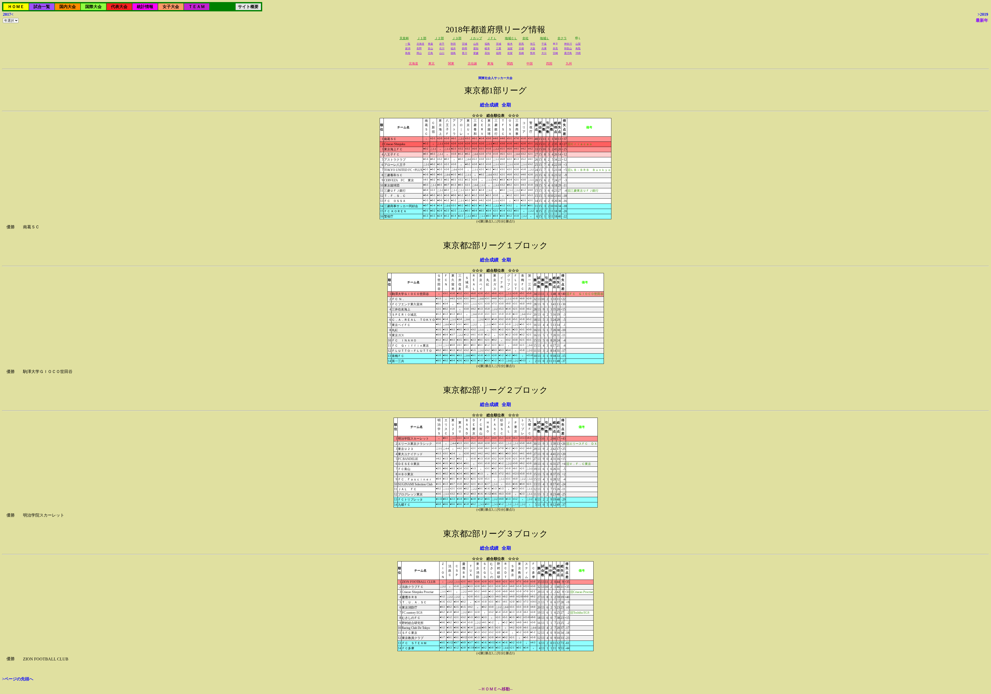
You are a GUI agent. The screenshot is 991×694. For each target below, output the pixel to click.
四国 (549, 63)
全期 (506, 104)
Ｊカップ (476, 38)
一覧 (407, 43)
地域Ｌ (544, 38)
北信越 (472, 63)
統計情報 (145, 6)
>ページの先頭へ (17, 679)
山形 (475, 43)
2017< (8, 14)
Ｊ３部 (456, 38)
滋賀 (510, 48)
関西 (510, 63)
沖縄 (578, 53)
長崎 (521, 53)
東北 (431, 63)
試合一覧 (42, 6)
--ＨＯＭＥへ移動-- (495, 689)
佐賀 (510, 53)
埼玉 (532, 43)
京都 (521, 48)
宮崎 (555, 53)
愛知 (475, 48)
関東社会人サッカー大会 (495, 78)
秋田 (453, 43)
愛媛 (475, 53)
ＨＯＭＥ (16, 6)
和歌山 (568, 48)
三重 (498, 48)
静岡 (464, 48)
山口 (441, 53)
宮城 (464, 43)
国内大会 (67, 6)
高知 (487, 53)
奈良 (555, 48)
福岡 (498, 53)
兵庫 (544, 48)
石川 (441, 48)
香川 (464, 53)
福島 (487, 43)
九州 (569, 63)
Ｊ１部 (421, 38)
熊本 (532, 53)
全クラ (562, 38)
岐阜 (487, 48)
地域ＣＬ (511, 38)
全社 (525, 38)
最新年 (982, 20)
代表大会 (119, 6)
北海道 (420, 43)
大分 (544, 53)
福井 (453, 48)
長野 (419, 48)
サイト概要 (248, 6)
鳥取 (578, 48)
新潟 (407, 48)
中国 (529, 63)
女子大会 (171, 6)
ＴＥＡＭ (196, 6)
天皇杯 (404, 38)
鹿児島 (568, 53)
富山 (430, 48)
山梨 (578, 43)
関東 (451, 63)
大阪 (532, 48)
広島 (430, 53)
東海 (490, 63)
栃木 (510, 43)
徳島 (453, 53)
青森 (430, 43)
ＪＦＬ (492, 38)
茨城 (498, 43)
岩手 (441, 43)
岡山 (419, 53)
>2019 (983, 14)
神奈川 (568, 43)
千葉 (544, 43)
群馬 (521, 43)
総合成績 (489, 104)
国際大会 (93, 6)
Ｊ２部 (439, 38)
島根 (407, 53)
